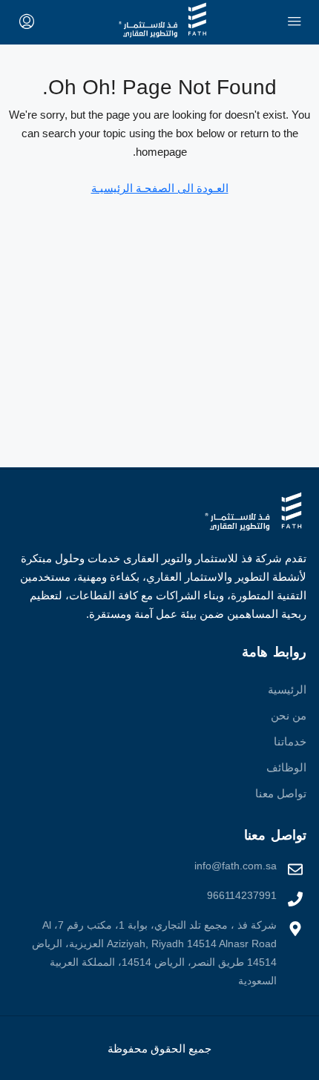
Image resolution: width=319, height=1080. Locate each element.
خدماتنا (290, 741)
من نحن (288, 715)
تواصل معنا (280, 793)
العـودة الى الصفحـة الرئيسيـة (159, 188)
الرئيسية (287, 689)
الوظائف (286, 767)
